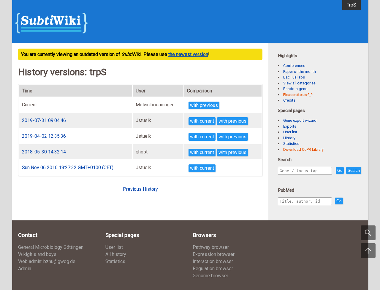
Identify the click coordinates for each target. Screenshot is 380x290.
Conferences (294, 65)
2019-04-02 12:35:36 (44, 136)
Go (339, 170)
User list (290, 132)
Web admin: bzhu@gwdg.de (46, 261)
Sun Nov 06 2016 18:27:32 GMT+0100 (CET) (67, 167)
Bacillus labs (294, 77)
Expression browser (214, 254)
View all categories (299, 83)
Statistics (291, 143)
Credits (289, 100)
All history (115, 254)
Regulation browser (213, 268)
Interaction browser (213, 261)
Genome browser (210, 275)
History (289, 138)
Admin (24, 268)
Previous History (140, 189)
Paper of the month (299, 71)
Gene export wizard (299, 120)
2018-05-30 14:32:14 (44, 152)
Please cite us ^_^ (297, 94)
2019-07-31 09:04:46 (44, 120)
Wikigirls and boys (37, 254)
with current (202, 121)
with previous (204, 105)
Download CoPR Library (303, 149)
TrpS (351, 5)
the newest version (188, 54)
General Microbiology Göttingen (50, 247)
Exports (289, 126)
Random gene (295, 88)
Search (354, 170)
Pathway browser (211, 247)
